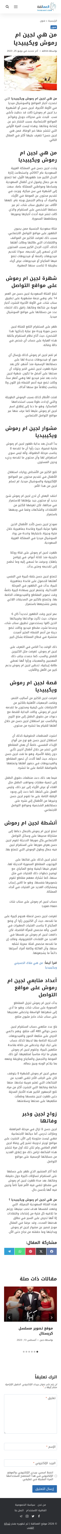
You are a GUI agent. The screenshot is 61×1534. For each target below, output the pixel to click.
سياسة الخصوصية (25, 1504)
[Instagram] (27, 1516)
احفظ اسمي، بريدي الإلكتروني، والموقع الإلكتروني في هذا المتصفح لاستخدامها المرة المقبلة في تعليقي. (29, 1476)
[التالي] (9, 1318)
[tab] (37, 1352)
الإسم (51, 1447)
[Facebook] (39, 1516)
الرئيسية (52, 20)
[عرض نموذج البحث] (7, 7)
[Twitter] (33, 1516)
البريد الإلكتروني (44, 1463)
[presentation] (30, 1304)
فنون (42, 20)
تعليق (51, 1398)
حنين (42, 1340)
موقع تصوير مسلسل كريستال (36, 1331)
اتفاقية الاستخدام (36, 1510)
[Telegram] (21, 1516)
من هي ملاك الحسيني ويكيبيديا (35, 965)
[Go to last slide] (51, 1318)
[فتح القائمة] (15, 7)
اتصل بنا (19, 1510)
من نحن (42, 1504)
